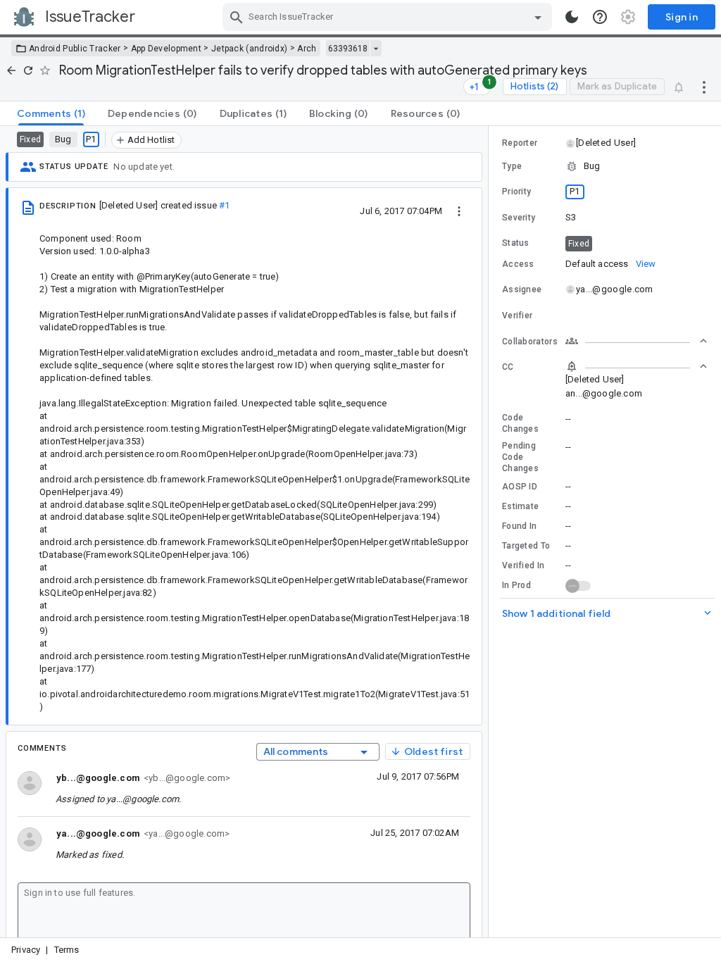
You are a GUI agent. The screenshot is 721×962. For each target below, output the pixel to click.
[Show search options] (537, 16)
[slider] (491, 531)
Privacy (25, 949)
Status (515, 243)
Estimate (520, 506)
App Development (166, 49)
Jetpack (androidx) (249, 49)
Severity (518, 218)
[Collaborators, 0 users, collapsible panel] (636, 341)
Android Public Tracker (75, 49)
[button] (605, 143)
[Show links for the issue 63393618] (376, 48)
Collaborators (530, 341)
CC (508, 367)
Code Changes (520, 423)
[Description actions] (459, 210)
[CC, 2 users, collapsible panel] (636, 366)
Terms (67, 949)
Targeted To (526, 546)
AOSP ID (519, 487)
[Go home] (11, 70)
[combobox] (389, 16)
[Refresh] (28, 70)
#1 (224, 205)
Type (512, 166)
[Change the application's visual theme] (572, 17)
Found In (519, 526)
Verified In (523, 565)
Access (518, 264)
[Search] (236, 16)
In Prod (516, 585)
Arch (306, 49)
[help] (600, 17)
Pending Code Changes (520, 457)
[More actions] (704, 86)
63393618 (348, 49)
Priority (516, 191)
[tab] (51, 113)
